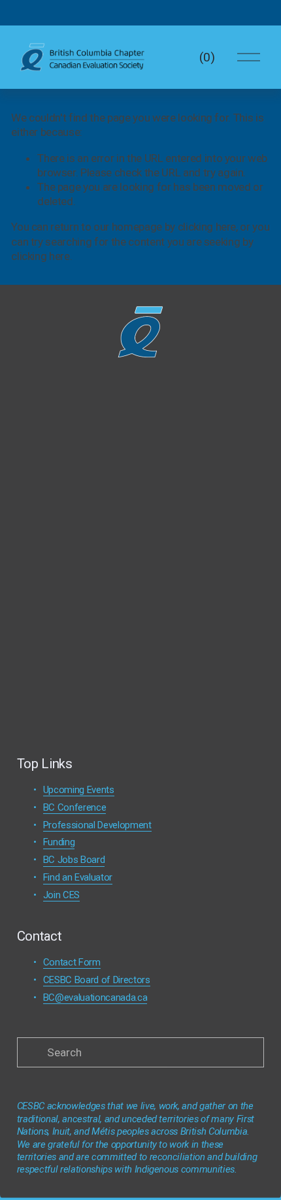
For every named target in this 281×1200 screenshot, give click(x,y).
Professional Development (97, 825)
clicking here (207, 226)
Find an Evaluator (77, 877)
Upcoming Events (78, 790)
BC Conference (75, 807)
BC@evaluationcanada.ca (95, 997)
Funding (59, 842)
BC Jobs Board (74, 860)
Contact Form (72, 962)
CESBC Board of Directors (96, 980)
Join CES (61, 895)
